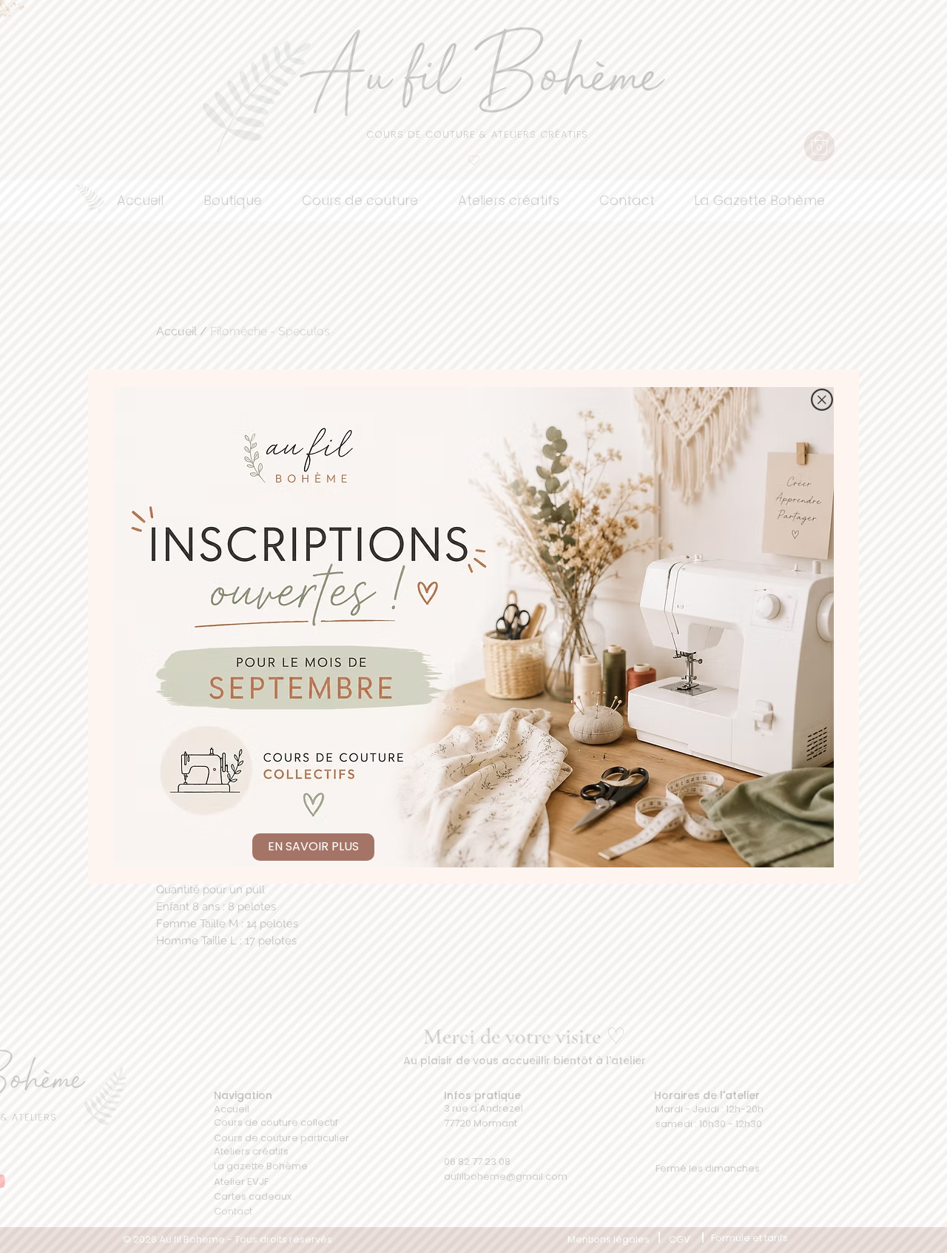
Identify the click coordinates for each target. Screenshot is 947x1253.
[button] (822, 400)
